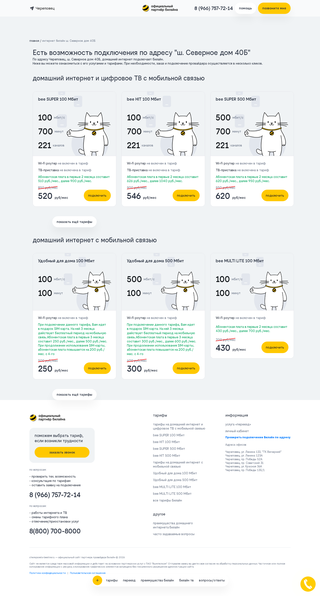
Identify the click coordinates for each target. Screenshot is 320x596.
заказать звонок (62, 452)
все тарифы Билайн (167, 500)
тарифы (112, 580)
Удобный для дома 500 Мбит (155, 261)
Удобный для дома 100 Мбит (66, 261)
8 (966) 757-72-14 (213, 8)
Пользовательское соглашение (88, 573)
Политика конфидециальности (47, 573)
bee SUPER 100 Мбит (58, 99)
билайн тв (186, 580)
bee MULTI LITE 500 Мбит (172, 493)
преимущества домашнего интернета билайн (173, 525)
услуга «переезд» (238, 424)
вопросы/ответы (212, 580)
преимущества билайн (157, 580)
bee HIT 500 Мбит (166, 455)
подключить (97, 195)
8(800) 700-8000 (55, 531)
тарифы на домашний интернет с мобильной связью (178, 464)
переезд (129, 580)
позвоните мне (274, 8)
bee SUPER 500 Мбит (236, 99)
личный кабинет (237, 431)
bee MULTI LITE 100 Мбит (240, 261)
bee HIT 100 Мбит (144, 99)
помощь (245, 8)
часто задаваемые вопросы (174, 534)
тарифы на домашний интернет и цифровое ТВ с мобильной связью (179, 426)
